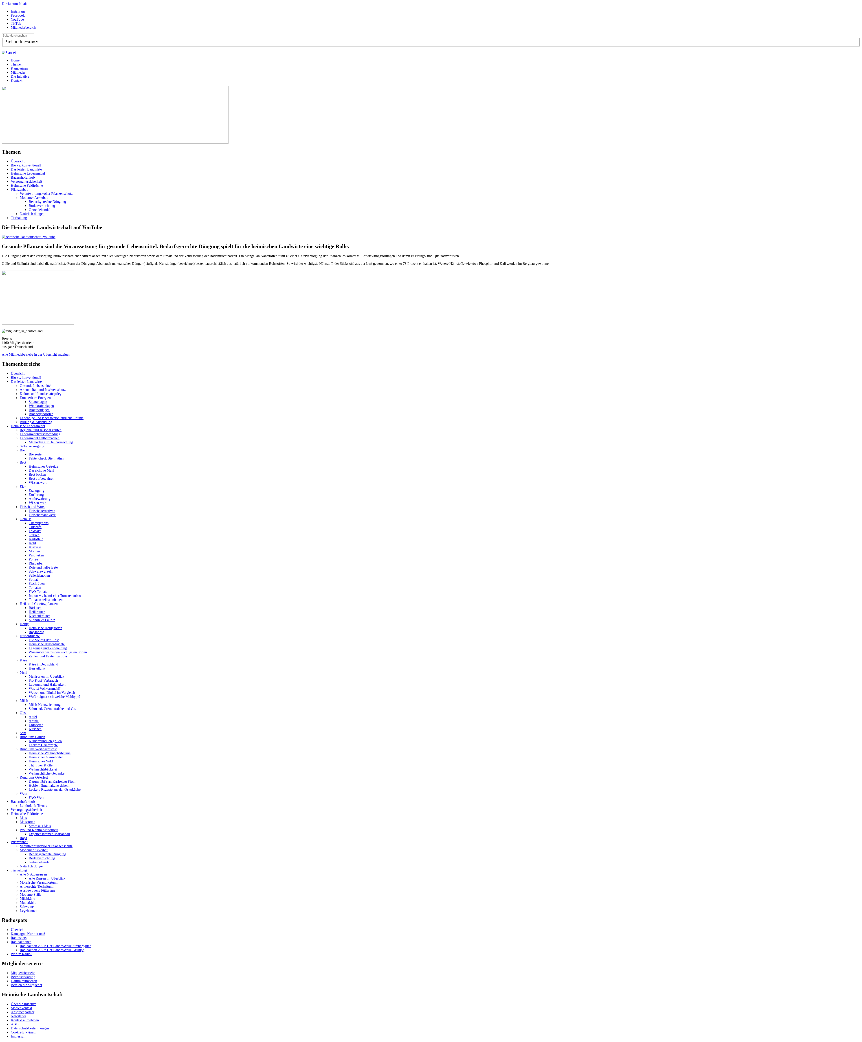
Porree (33, 559)
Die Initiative (20, 76)
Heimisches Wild (41, 761)
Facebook (18, 15)
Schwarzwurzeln (41, 571)
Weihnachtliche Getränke (46, 773)
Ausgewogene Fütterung (37, 890)
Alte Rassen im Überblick (47, 878)
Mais (23, 818)
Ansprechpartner (22, 1012)
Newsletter (18, 1016)
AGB (15, 1024)
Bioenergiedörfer (41, 414)
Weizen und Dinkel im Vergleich (52, 692)
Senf (23, 733)
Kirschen (35, 729)
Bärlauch (35, 608)
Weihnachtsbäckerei (43, 769)
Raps (23, 838)
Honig (24, 624)
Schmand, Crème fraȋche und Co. (52, 709)
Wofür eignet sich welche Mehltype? (55, 696)
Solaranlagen (38, 402)
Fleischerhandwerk (42, 515)
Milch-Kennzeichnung (45, 705)
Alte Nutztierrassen (33, 874)
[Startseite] (10, 53)
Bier (23, 450)
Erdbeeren (36, 725)
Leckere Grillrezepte (43, 745)
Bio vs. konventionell (26, 165)
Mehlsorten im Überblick (46, 676)
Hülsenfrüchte (30, 636)
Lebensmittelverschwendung (40, 434)
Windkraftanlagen (41, 406)
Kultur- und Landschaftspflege (41, 394)
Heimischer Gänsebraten (46, 757)
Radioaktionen (21, 942)
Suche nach (14, 42)
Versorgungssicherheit (26, 181)
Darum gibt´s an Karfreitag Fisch (52, 781)
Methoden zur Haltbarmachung (51, 442)
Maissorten (27, 822)
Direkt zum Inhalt (14, 4)
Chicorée (35, 527)
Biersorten (36, 454)
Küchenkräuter (39, 616)
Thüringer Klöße (41, 765)
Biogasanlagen (39, 410)
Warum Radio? (21, 954)
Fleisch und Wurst (32, 507)
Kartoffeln (36, 539)
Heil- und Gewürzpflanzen (39, 604)
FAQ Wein (36, 797)
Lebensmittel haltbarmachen (39, 438)
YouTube (17, 19)
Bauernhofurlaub (23, 177)
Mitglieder (18, 72)
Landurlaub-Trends (33, 806)
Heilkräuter (37, 612)
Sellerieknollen (39, 575)
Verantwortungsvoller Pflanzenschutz (46, 193)
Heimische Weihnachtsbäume (49, 753)
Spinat (33, 579)
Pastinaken (36, 555)
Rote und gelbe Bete (43, 567)
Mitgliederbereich (23, 27)
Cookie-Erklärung (23, 1032)
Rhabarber (36, 563)
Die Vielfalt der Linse (44, 640)
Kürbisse (35, 547)
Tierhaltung (19, 218)
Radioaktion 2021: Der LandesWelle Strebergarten (55, 946)
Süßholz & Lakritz (42, 620)
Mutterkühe (28, 902)
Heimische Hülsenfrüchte (47, 644)
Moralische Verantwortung (38, 882)
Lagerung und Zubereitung (48, 648)
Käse (23, 660)
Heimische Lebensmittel (28, 173)
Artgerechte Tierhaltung (36, 886)
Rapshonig (36, 632)
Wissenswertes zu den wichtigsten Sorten (58, 652)
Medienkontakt (21, 1008)
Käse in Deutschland (43, 664)
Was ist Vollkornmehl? (45, 688)
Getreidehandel (39, 210)
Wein (23, 793)
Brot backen (37, 474)
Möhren (34, 551)
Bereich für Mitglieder (26, 985)
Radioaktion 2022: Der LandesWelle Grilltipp (52, 950)
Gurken (34, 535)
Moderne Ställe (30, 894)
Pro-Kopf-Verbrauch (43, 680)
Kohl (32, 543)
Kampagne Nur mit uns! (28, 934)
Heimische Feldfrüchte (27, 185)
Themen (16, 64)
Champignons (38, 523)
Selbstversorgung (32, 446)
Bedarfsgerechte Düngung (47, 202)
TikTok (16, 23)
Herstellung (37, 668)
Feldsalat (35, 531)
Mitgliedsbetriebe (23, 973)
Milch (24, 701)
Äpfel (33, 717)
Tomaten (35, 587)
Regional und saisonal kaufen (41, 430)
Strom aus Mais (40, 826)
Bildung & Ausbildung (36, 422)
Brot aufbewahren (41, 478)
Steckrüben (37, 583)
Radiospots (18, 938)
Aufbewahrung (39, 499)
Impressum (18, 1036)
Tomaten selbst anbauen (46, 600)
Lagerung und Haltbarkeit (47, 684)
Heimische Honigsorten (45, 628)
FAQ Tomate (38, 591)
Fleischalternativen (42, 511)
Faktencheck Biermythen (46, 458)
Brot (23, 462)
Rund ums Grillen (32, 737)
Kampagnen (19, 68)
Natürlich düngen (32, 214)
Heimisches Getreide (43, 466)
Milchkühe (27, 898)
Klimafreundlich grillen (45, 741)
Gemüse (25, 519)
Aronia (34, 721)
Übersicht (17, 161)
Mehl (23, 672)
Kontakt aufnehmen (25, 1020)
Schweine (27, 906)
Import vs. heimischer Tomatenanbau (55, 596)
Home (15, 60)
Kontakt (16, 80)
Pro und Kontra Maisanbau (39, 830)
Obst (23, 713)
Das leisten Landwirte (26, 169)
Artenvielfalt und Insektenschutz (43, 390)
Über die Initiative (23, 1004)
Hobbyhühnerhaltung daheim (49, 785)
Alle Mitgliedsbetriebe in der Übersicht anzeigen (36, 354)
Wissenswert (37, 482)
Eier (23, 486)
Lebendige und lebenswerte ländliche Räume (52, 418)
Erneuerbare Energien (35, 398)
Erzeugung (36, 491)
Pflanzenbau (19, 189)
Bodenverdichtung (42, 206)
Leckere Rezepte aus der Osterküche (55, 789)
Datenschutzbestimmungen (30, 1028)
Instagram (18, 11)
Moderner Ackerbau (34, 197)
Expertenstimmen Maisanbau (49, 834)
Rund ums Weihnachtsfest (38, 749)
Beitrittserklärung (23, 977)
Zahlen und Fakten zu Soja (48, 656)
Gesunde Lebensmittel (35, 385)
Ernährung (36, 495)
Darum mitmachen (24, 981)
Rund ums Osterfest (34, 777)
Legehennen (28, 911)
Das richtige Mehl (41, 470)
